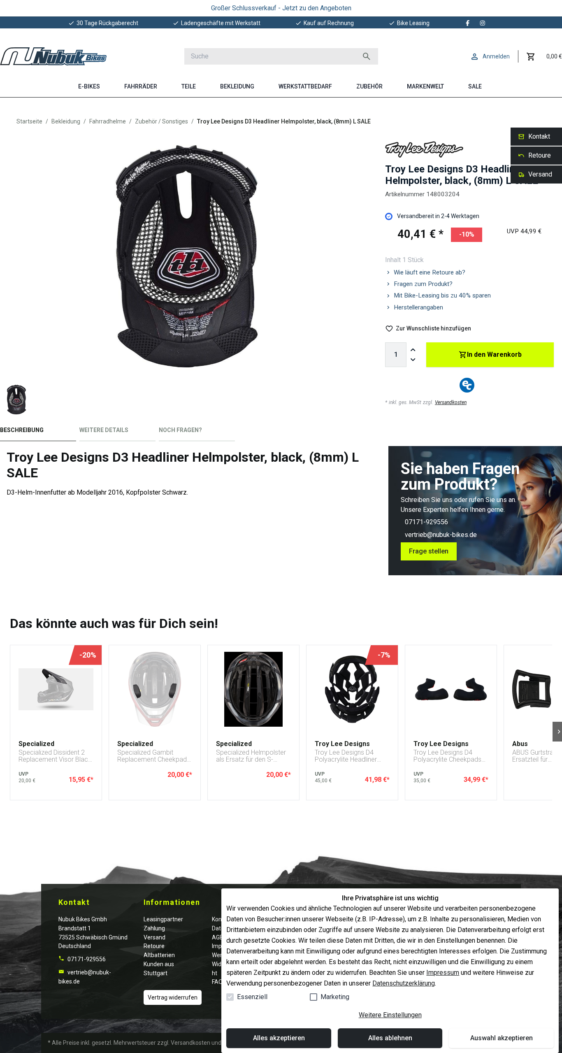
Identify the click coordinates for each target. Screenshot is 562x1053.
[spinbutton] (395, 354)
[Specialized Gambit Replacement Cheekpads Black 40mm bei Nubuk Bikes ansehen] (154, 689)
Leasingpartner (163, 919)
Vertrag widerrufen (172, 997)
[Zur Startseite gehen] (53, 56)
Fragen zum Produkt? (423, 284)
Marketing (334, 997)
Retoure (154, 946)
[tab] (38, 432)
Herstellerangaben (418, 307)
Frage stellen (428, 551)
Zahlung (154, 928)
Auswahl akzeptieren (501, 1038)
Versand (154, 937)
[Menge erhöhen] (413, 350)
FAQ (217, 982)
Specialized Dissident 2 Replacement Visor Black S (55, 756)
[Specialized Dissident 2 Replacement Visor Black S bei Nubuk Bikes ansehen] (56, 689)
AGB (217, 937)
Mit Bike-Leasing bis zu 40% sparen (442, 295)
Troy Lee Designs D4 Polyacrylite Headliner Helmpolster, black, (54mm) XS (346, 756)
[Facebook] (467, 23)
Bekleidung (65, 121)
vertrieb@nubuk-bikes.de (441, 535)
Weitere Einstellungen (390, 1015)
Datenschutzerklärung (403, 983)
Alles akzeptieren (279, 1038)
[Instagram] (482, 23)
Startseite (29, 121)
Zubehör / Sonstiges (161, 121)
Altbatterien (159, 955)
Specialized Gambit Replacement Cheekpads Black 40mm (153, 756)
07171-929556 (426, 522)
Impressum (442, 972)
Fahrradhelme (107, 121)
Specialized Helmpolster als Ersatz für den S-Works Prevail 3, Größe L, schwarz (252, 756)
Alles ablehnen (390, 1038)
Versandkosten (451, 402)
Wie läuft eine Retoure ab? (429, 272)
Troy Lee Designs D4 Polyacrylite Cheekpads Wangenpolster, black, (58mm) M (447, 756)
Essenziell (252, 997)
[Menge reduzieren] (413, 360)
